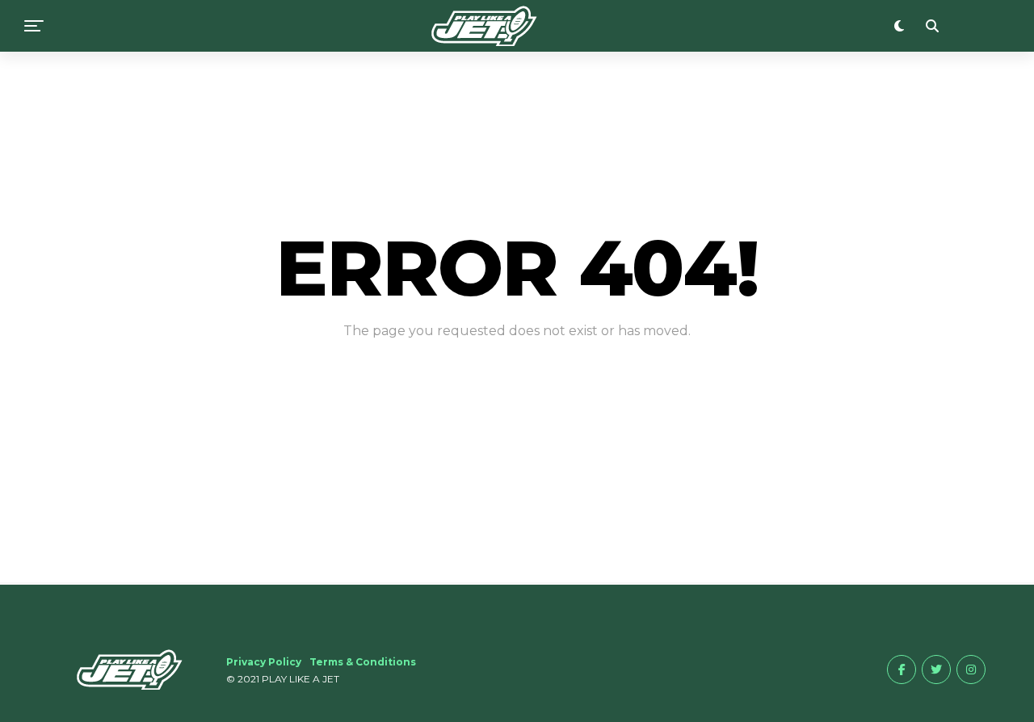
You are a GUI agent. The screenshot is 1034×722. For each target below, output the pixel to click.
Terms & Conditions (362, 662)
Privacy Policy (263, 662)
